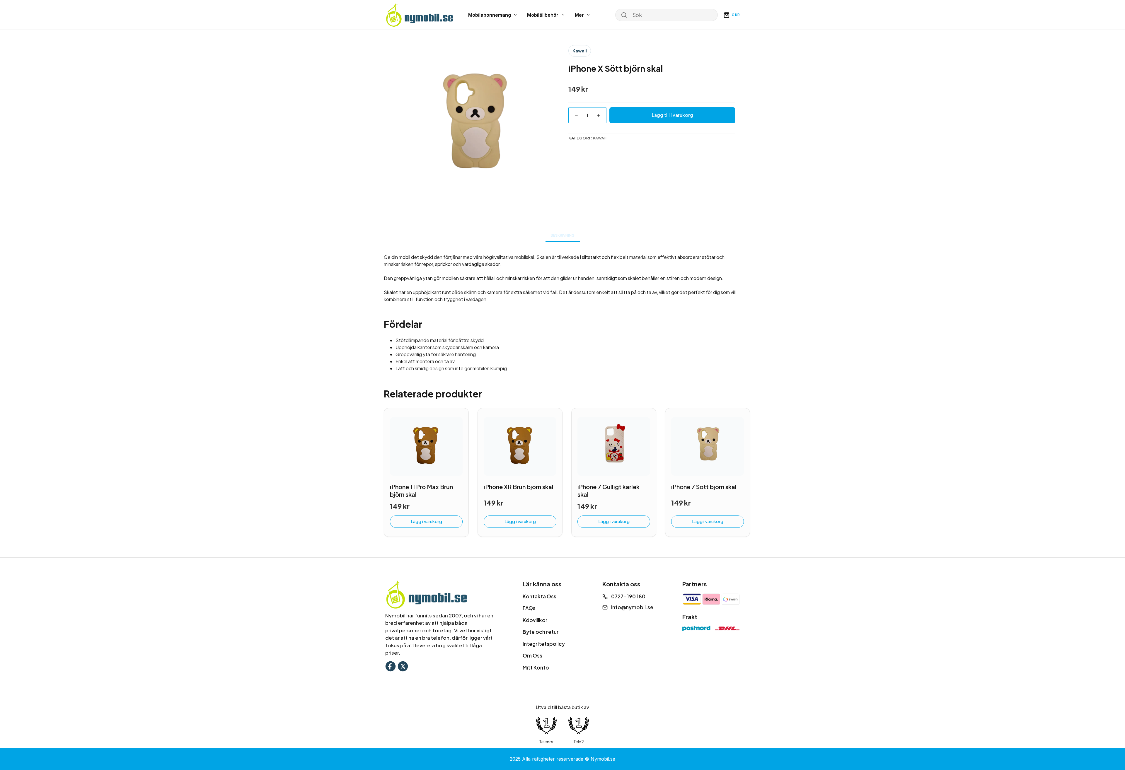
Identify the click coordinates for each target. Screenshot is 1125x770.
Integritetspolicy (544, 644)
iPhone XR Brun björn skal (518, 486)
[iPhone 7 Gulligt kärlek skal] (613, 446)
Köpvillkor (535, 620)
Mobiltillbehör (542, 15)
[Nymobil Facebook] (390, 666)
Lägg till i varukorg (672, 115)
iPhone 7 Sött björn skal (704, 486)
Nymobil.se (603, 759)
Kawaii (579, 50)
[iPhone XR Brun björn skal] (520, 446)
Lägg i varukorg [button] (426, 521)
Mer (579, 15)
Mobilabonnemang (489, 15)
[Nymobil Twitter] (403, 666)
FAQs (529, 608)
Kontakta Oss (539, 596)
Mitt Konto (536, 667)
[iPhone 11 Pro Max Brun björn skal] (426, 446)
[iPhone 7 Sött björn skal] (707, 446)
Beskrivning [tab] (563, 235)
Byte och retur (541, 632)
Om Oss (532, 655)
